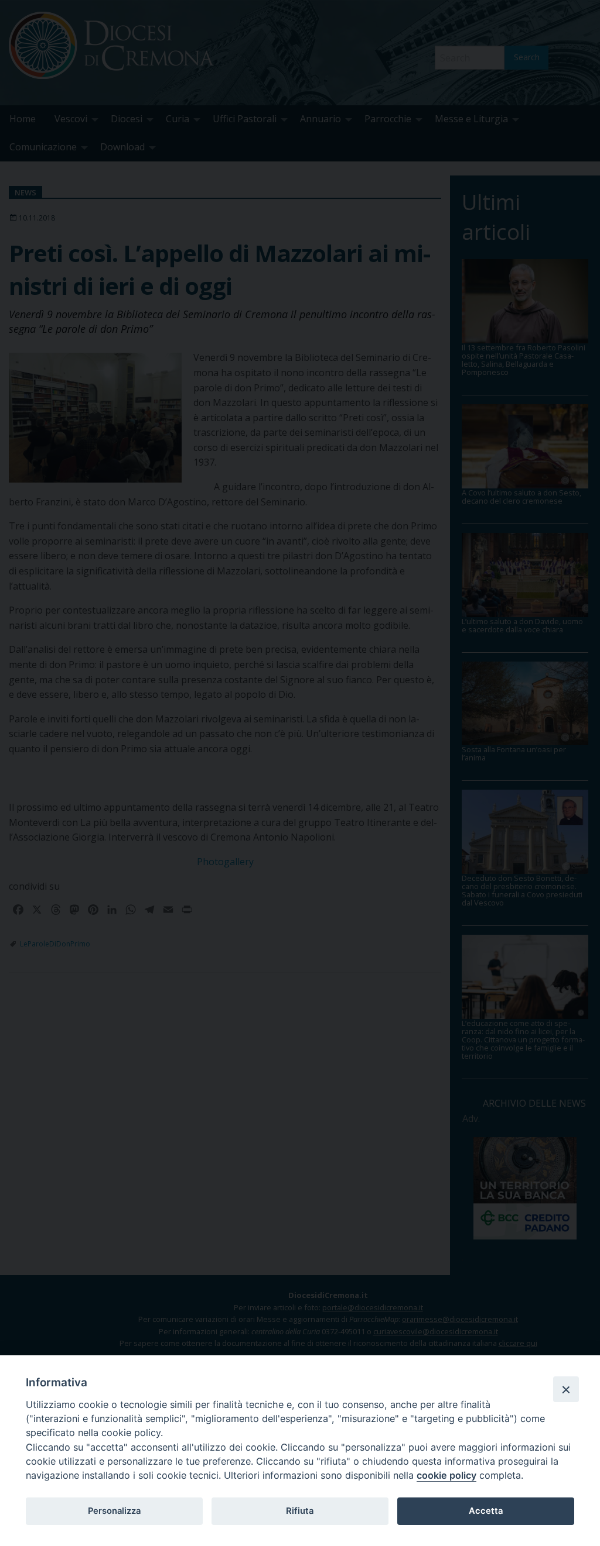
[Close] (566, 1389)
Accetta (486, 1511)
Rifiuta (299, 1511)
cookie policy (446, 1475)
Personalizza (114, 1511)
